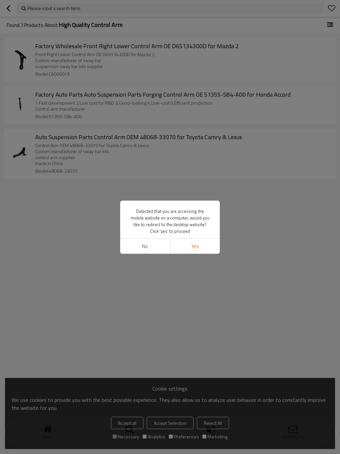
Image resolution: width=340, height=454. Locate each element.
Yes (195, 246)
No (145, 246)
